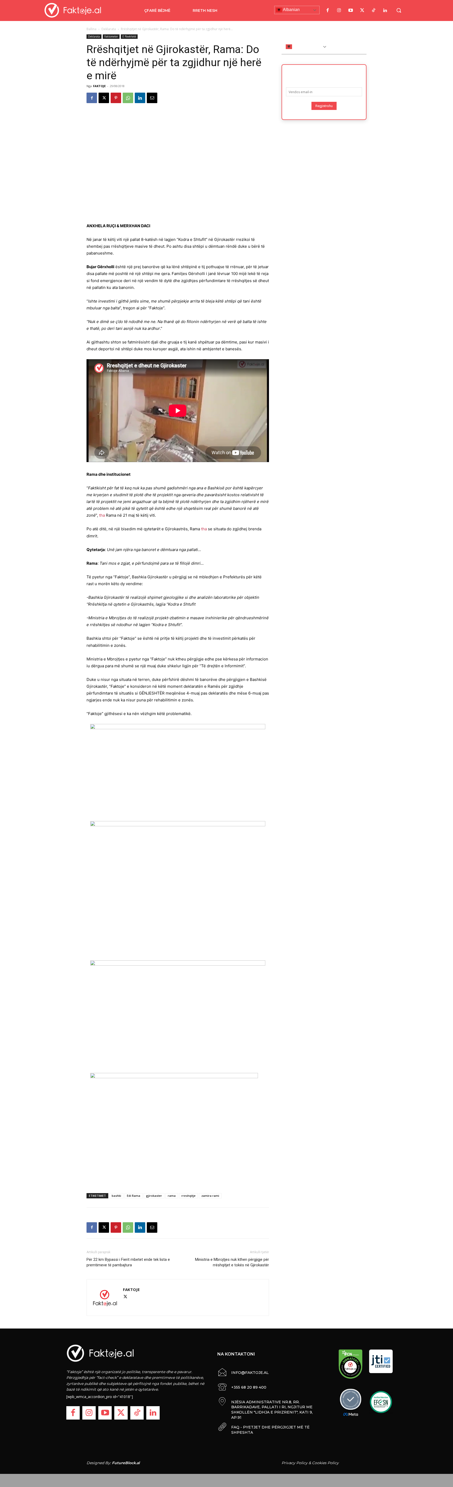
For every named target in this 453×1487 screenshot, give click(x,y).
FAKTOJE (99, 86)
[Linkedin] (140, 98)
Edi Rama (133, 1196)
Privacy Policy (295, 1462)
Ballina (91, 29)
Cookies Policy (325, 1462)
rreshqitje (188, 1196)
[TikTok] (373, 10)
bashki (116, 1196)
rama (172, 1196)
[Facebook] (327, 10)
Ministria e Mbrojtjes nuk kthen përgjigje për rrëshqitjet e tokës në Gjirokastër (232, 1262)
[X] (104, 98)
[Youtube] (350, 10)
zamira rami (210, 1196)
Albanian (291, 9)
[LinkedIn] (385, 10)
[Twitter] (362, 10)
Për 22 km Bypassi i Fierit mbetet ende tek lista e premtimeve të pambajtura (128, 1262)
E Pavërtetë (129, 36)
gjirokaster (154, 1196)
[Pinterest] (116, 98)
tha (102, 515)
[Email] (152, 98)
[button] (398, 10)
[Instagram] (339, 10)
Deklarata (108, 29)
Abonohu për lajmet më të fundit (324, 74)
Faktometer (111, 36)
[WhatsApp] (128, 98)
